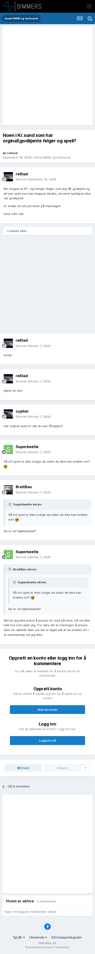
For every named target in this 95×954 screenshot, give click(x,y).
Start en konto (47, 709)
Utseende (37, 937)
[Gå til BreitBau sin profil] (8, 489)
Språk (18, 937)
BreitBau (24, 486)
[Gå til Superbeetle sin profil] (8, 449)
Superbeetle (27, 446)
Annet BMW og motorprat (52, 157)
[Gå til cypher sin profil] (8, 414)
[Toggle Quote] (10, 504)
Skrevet (36, 179)
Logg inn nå (47, 740)
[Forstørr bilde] (5, 466)
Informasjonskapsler (66, 937)
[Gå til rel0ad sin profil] (8, 176)
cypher (22, 411)
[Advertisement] (47, 75)
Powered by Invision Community (47, 947)
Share (24, 768)
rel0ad (12, 153)
